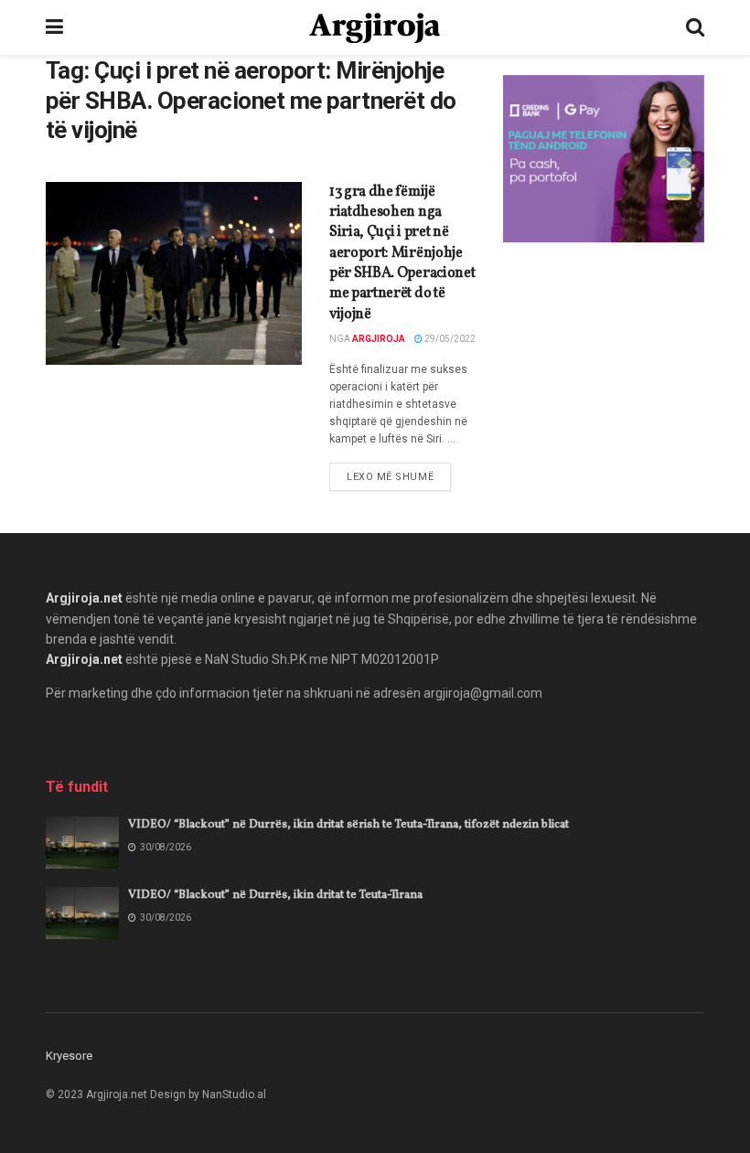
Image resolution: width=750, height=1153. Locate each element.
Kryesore (69, 1055)
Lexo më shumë (399, 476)
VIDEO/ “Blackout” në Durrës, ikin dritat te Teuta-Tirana (275, 895)
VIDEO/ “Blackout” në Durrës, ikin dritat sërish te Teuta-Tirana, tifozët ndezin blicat (348, 825)
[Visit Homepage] (374, 28)
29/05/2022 (449, 339)
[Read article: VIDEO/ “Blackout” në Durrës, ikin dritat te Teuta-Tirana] (82, 913)
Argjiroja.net (84, 598)
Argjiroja (378, 339)
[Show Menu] (54, 27)
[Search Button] (695, 27)
